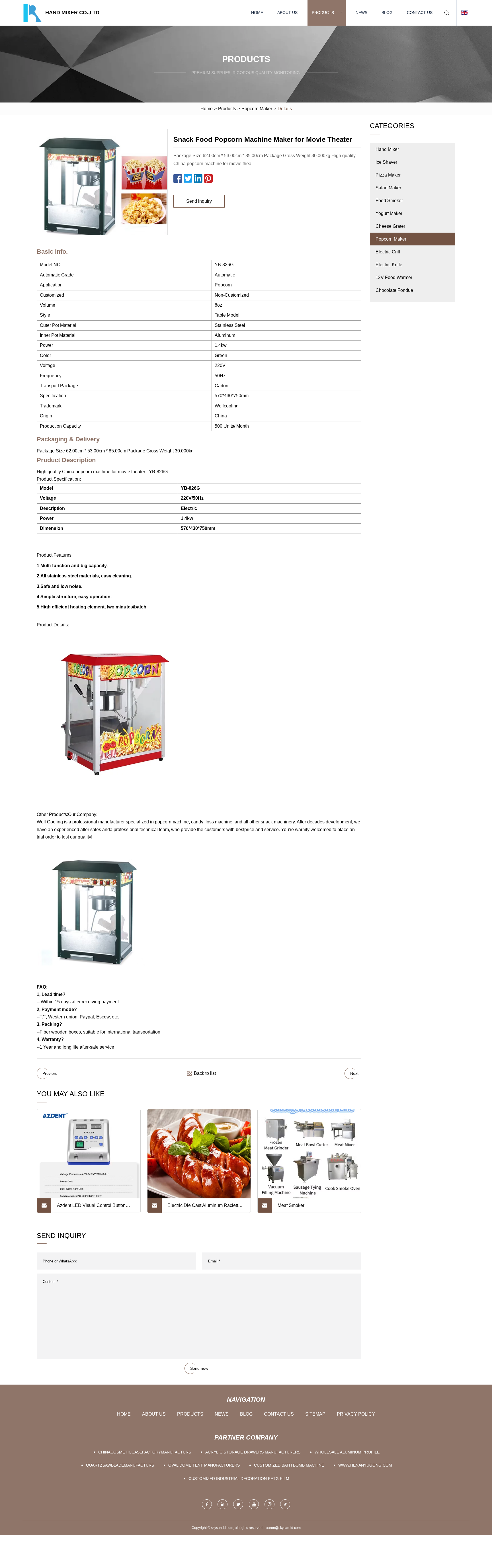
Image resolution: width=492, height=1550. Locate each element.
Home (257, 12)
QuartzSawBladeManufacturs (120, 1465)
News (361, 12)
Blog (387, 12)
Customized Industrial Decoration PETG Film (238, 1478)
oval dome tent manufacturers (204, 1465)
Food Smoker (389, 200)
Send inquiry (199, 201)
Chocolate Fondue (394, 290)
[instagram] (269, 1504)
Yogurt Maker (389, 213)
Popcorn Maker (256, 108)
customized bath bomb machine (289, 1465)
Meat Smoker (291, 1205)
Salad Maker (388, 187)
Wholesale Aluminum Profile (347, 1452)
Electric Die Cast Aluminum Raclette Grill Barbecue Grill (204, 1208)
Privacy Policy (356, 1414)
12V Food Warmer (394, 277)
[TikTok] (285, 1504)
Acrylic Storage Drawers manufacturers (252, 1452)
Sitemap (315, 1414)
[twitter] (238, 1504)
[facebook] (207, 1504)
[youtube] (254, 1504)
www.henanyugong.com (365, 1465)
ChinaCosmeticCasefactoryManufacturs (144, 1452)
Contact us (419, 12)
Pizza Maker (388, 175)
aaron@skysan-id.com (283, 1528)
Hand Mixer (387, 149)
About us (287, 12)
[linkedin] (222, 1504)
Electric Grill (388, 251)
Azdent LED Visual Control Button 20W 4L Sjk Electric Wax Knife (91, 1208)
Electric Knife (389, 264)
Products (323, 12)
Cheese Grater (390, 226)
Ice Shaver (386, 162)
